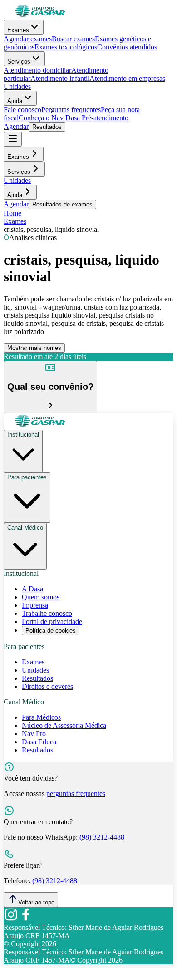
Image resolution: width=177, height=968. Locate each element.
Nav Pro (34, 733)
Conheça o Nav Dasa (49, 118)
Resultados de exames (62, 204)
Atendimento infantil (59, 78)
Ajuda (14, 101)
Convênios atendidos (127, 47)
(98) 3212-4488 (101, 837)
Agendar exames (28, 39)
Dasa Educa (39, 742)
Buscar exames (73, 39)
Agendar (16, 126)
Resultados (47, 126)
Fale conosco (22, 109)
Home (12, 213)
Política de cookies (50, 630)
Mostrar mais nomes (34, 347)
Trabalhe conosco (47, 613)
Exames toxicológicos (65, 47)
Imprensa (35, 605)
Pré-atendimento (104, 118)
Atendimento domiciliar (37, 70)
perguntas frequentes (75, 793)
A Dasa (32, 589)
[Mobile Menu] (13, 139)
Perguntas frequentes (71, 109)
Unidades (17, 86)
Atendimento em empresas (127, 78)
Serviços (18, 61)
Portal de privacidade (52, 621)
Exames (18, 30)
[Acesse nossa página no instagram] (11, 919)
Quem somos (40, 597)
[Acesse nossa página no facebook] (25, 919)
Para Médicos (41, 717)
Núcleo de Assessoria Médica (64, 725)
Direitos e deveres (47, 686)
